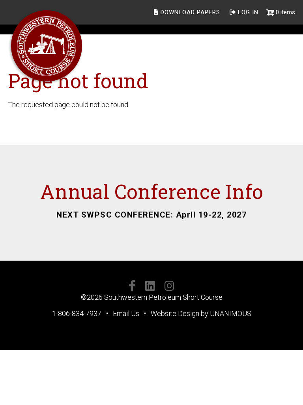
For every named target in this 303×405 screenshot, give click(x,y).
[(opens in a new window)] (132, 287)
